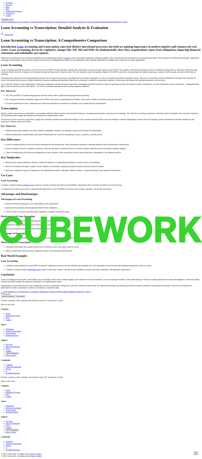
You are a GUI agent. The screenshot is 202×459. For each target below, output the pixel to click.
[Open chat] (196, 453)
